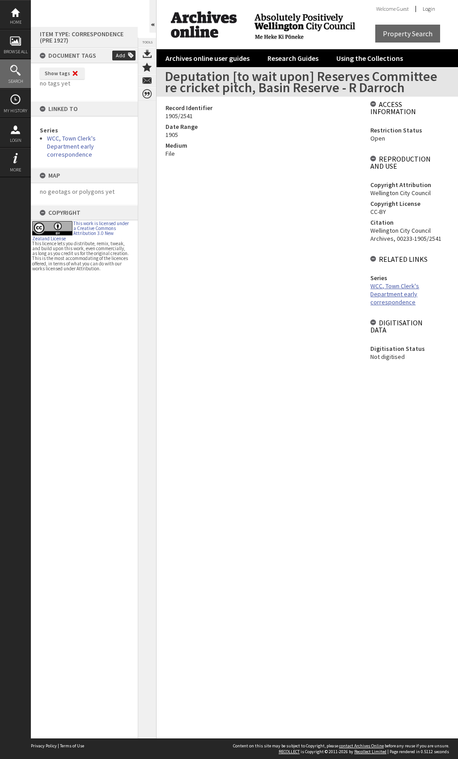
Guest (403, 8)
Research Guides (292, 58)
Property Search (408, 33)
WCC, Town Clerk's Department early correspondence (71, 146)
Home (15, 22)
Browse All (16, 52)
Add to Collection (147, 67)
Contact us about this (147, 80)
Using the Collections (369, 58)
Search (15, 81)
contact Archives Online (361, 746)
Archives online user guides (207, 58)
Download (147, 53)
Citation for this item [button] (147, 94)
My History (15, 111)
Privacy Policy (44, 746)
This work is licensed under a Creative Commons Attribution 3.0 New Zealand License (80, 231)
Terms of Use (72, 746)
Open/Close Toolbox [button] (152, 16)
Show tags (57, 73)
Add (120, 55)
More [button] (15, 170)
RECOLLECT (289, 752)
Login (15, 140)
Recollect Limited (370, 752)
